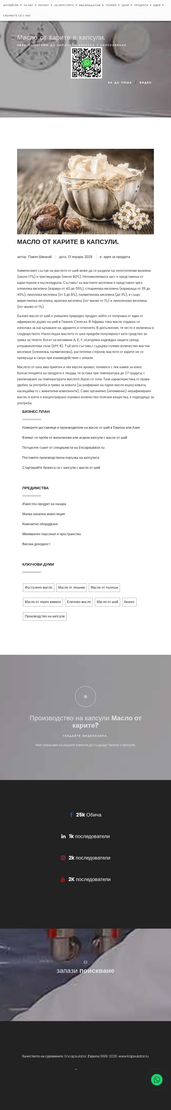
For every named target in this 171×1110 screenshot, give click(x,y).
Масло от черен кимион (43, 601)
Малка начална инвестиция (43, 514)
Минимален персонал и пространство (51, 534)
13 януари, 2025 (80, 256)
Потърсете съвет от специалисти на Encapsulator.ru (63, 447)
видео (146, 82)
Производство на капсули (45, 616)
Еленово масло (79, 601)
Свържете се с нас (17, 15)
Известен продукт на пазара (44, 504)
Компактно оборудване (40, 524)
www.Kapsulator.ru (133, 1056)
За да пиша (120, 82)
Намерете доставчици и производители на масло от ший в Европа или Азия (81, 427)
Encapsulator (90, 5)
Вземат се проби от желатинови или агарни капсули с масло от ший (74, 437)
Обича (88, 814)
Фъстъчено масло (38, 587)
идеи (157, 5)
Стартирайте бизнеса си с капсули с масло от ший (61, 467)
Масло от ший (107, 601)
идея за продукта (117, 256)
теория (111, 5)
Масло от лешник (71, 587)
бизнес (44, 5)
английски (11, 5)
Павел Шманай (40, 256)
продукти (141, 5)
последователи (89, 836)
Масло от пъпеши (104, 587)
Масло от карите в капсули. (68, 241)
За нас (28, 5)
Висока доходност (36, 544)
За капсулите (64, 5)
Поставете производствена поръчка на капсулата (60, 457)
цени (125, 5)
